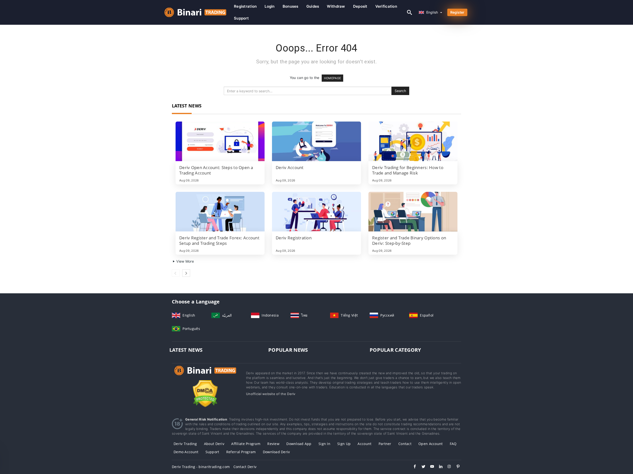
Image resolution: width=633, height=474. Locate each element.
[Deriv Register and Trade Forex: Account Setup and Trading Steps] (220, 211)
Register (457, 12)
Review (273, 443)
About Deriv (214, 443)
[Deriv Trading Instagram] (447, 467)
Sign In (324, 443)
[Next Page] (186, 273)
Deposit (360, 6)
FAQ (453, 443)
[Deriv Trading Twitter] (421, 467)
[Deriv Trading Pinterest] (455, 467)
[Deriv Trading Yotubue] (429, 467)
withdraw (336, 6)
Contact (404, 443)
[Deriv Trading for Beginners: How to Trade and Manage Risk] (412, 141)
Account (364, 443)
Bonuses (290, 6)
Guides (312, 6)
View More (184, 261)
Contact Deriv (245, 466)
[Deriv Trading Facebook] (412, 467)
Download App (298, 443)
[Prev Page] (176, 273)
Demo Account (186, 451)
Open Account (430, 443)
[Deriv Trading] (205, 375)
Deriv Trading (185, 443)
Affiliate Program (245, 443)
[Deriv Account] (316, 141)
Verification (386, 6)
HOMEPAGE (332, 78)
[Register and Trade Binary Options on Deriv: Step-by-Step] (412, 211)
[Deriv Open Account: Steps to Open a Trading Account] (220, 141)
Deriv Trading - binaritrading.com (201, 466)
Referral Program (241, 451)
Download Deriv (276, 451)
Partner (385, 443)
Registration (245, 6)
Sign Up (344, 443)
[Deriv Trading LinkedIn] (438, 467)
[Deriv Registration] (316, 211)
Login (269, 6)
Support (241, 18)
